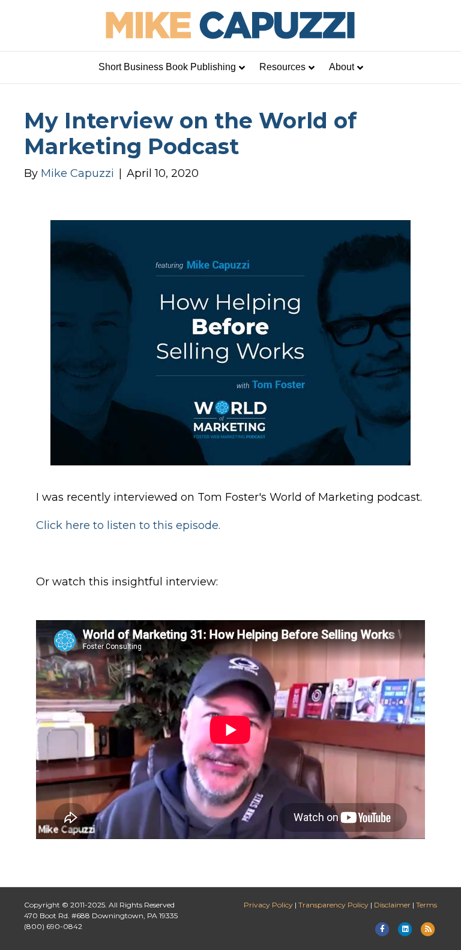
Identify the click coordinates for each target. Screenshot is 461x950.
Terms (426, 904)
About (341, 67)
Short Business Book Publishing (167, 67)
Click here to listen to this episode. (128, 525)
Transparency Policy (333, 904)
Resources (282, 67)
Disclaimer (392, 904)
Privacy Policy (268, 904)
